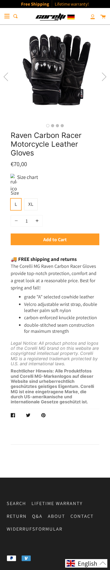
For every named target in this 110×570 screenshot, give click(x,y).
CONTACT (82, 516)
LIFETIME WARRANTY (57, 503)
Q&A (37, 516)
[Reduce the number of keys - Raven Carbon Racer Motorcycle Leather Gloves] (17, 220)
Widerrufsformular (34, 529)
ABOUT (56, 516)
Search (16, 503)
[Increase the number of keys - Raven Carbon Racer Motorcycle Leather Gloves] (36, 220)
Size (15, 193)
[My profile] (89, 16)
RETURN (17, 516)
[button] (6, 76)
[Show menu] (6, 16)
